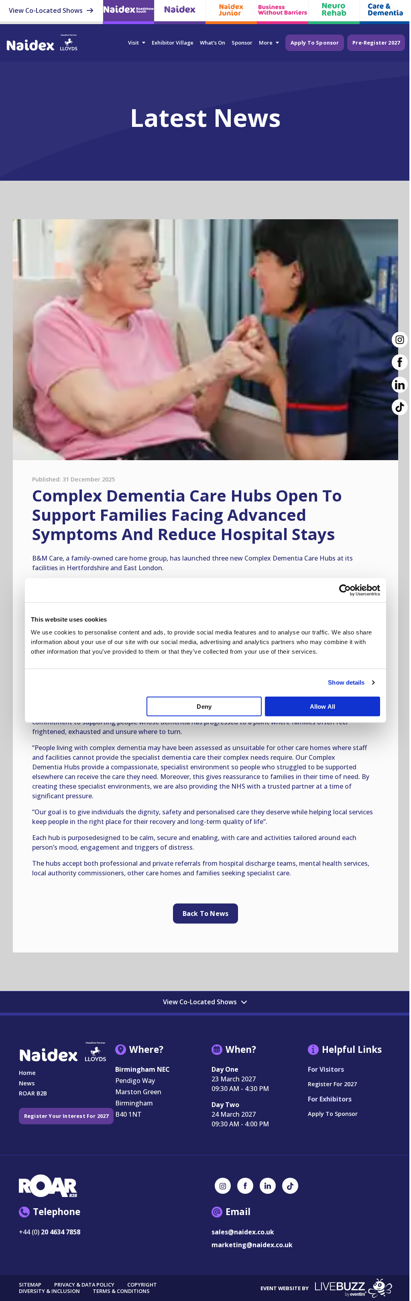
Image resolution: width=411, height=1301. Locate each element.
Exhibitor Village (172, 42)
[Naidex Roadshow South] (128, 12)
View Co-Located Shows (46, 10)
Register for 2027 (332, 1084)
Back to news (205, 913)
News (27, 1083)
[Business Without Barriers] (282, 12)
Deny (204, 706)
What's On (212, 42)
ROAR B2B (33, 1093)
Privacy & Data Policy (84, 1285)
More (266, 42)
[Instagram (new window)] (223, 1186)
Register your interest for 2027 (66, 1116)
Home (27, 1072)
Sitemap (30, 1285)
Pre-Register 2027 (376, 42)
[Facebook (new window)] (245, 1186)
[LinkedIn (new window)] (268, 1186)
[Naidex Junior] (231, 12)
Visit (133, 42)
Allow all (323, 706)
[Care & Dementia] (385, 12)
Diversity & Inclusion (49, 1291)
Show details (346, 682)
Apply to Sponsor (315, 42)
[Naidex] (180, 12)
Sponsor (242, 42)
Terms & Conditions (121, 1291)
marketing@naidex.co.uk (252, 1244)
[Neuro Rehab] (334, 12)
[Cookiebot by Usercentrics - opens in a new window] (345, 590)
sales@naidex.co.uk (243, 1232)
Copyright (142, 1285)
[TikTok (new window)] (290, 1186)
